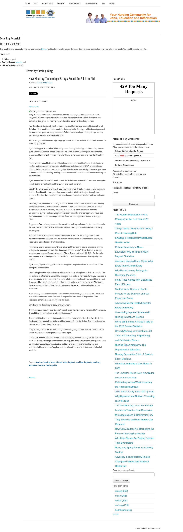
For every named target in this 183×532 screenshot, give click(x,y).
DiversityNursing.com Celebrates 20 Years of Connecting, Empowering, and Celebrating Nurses (133, 335)
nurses (121, 491)
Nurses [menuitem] (27, 3)
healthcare (123, 510)
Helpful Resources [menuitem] (75, 3)
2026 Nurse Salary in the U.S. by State (134, 391)
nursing (122, 505)
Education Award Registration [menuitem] (121, 31)
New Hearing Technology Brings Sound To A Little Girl (62, 78)
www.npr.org (33, 106)
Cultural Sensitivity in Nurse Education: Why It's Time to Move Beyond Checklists (132, 252)
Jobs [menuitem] (103, 3)
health (121, 500)
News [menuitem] (70, 31)
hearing (39, 362)
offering (43, 49)
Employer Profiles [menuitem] (91, 3)
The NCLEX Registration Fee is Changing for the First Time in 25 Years (131, 219)
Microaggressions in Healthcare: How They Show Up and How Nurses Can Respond (134, 419)
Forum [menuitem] (93, 31)
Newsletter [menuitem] (60, 3)
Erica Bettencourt (45, 82)
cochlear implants (84, 362)
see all (115, 514)
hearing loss (48, 362)
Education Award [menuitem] (47, 3)
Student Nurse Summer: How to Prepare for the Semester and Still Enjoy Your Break (132, 294)
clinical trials (61, 362)
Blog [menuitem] (35, 3)
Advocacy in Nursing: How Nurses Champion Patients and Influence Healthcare (132, 461)
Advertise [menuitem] (112, 3)
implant (71, 362)
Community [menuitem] (81, 31)
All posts (32, 377)
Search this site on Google (124, 470)
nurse (121, 496)
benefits (18, 62)
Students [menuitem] (39, 31)
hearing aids (51, 365)
